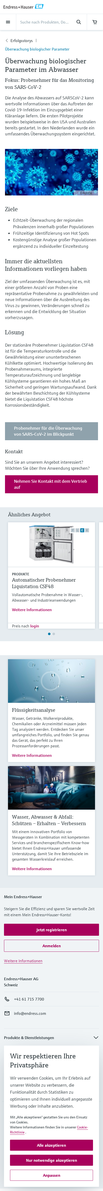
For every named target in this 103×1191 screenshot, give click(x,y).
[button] (51, 930)
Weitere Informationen (32, 609)
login (34, 625)
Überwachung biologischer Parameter (37, 49)
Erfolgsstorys (21, 40)
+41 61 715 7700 (29, 999)
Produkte (20, 574)
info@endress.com (30, 1013)
